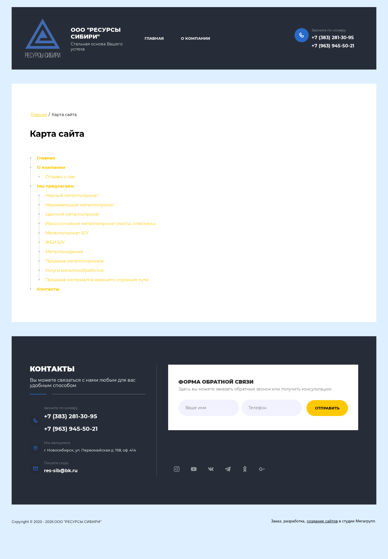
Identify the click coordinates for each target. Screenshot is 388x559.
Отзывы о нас (60, 176)
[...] (273, 39)
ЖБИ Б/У (55, 242)
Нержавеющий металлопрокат (79, 204)
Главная (46, 158)
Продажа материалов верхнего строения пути (96, 279)
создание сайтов (322, 521)
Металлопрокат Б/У (67, 233)
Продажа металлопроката (74, 261)
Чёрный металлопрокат (71, 195)
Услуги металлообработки (74, 270)
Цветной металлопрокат (72, 214)
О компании (51, 167)
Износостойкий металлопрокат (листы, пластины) (100, 223)
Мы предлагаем (55, 186)
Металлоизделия (64, 251)
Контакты (48, 289)
